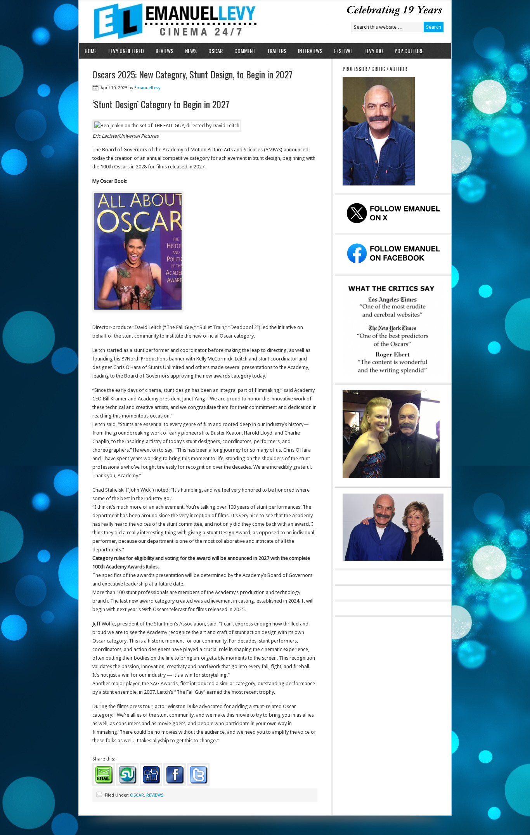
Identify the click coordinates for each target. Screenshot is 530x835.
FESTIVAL (343, 51)
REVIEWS (164, 51)
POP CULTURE (409, 51)
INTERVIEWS (310, 51)
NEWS (191, 51)
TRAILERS (276, 51)
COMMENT (244, 51)
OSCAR (215, 51)
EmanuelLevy (147, 87)
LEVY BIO (373, 51)
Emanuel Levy (169, 21)
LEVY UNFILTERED (126, 51)
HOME (91, 51)
